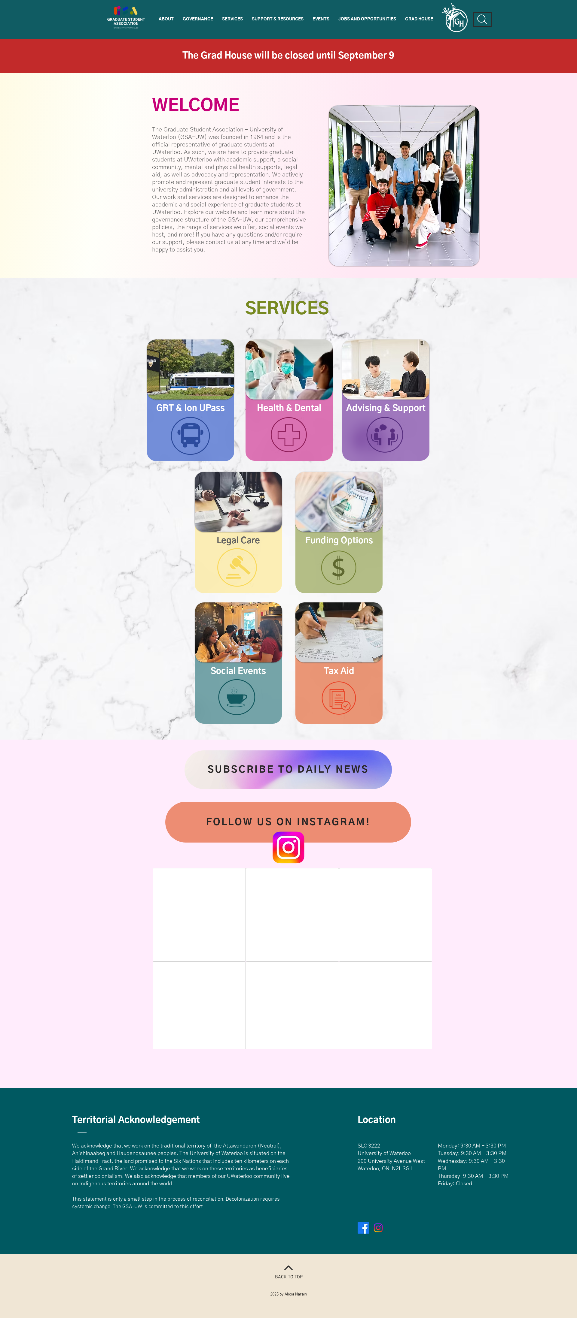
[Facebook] (363, 1228)
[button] (166, 19)
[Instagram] (378, 1228)
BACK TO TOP (289, 1277)
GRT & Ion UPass (190, 408)
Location (377, 1120)
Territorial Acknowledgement (136, 1120)
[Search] (482, 19)
